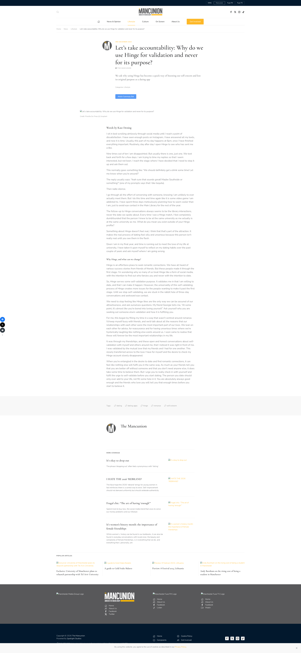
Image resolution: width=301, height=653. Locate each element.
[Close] (296, 648)
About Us (176, 21)
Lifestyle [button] (131, 21)
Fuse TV (240, 3)
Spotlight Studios (74, 638)
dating (119, 405)
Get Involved (195, 21)
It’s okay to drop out (117, 460)
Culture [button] (145, 21)
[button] (57, 12)
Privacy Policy (180, 647)
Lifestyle (127, 87)
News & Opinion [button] (114, 21)
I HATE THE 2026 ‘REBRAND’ (124, 479)
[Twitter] (2, 324)
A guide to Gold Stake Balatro (118, 568)
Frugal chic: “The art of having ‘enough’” (128, 503)
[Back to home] (150, 12)
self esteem (172, 405)
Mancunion (219, 3)
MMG (210, 3)
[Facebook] (2, 319)
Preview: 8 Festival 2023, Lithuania (168, 568)
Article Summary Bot (126, 96)
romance (157, 405)
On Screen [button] (160, 21)
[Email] (2, 330)
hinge (145, 405)
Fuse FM (230, 3)
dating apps (132, 405)
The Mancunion (124, 68)
